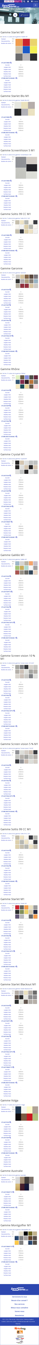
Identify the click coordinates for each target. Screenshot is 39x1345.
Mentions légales (28, 1319)
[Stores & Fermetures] (20, 1335)
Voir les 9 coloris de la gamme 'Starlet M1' (14, 903)
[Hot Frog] (20, 1328)
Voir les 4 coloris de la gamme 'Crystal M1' (14, 459)
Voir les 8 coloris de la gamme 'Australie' (14, 1175)
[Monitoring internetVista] (19, 1342)
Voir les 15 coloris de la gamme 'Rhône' (13, 373)
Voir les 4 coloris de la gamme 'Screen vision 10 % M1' (18, 663)
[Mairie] (20, 1338)
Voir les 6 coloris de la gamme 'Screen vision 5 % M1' (17, 748)
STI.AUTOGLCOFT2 (7, 622)
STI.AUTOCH (5, 289)
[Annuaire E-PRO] (20, 1332)
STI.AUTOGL (5, 320)
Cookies (3, 1321)
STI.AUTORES (5, 63)
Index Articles (19, 1319)
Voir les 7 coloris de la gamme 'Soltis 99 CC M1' (16, 218)
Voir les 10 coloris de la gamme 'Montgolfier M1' (16, 1229)
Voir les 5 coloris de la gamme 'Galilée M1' (14, 559)
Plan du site (12, 1319)
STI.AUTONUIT (6, 522)
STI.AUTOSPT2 (6, 592)
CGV (3, 1319)
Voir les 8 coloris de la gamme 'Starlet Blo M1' (15, 100)
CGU (7, 1319)
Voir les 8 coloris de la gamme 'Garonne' (14, 273)
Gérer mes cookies (12, 1321)
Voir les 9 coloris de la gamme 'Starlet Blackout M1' (17, 989)
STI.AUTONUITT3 (7, 1067)
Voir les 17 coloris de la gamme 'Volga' (13, 1105)
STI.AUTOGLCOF (6, 336)
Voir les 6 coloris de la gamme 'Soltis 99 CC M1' (16, 833)
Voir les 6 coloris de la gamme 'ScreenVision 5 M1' (17, 155)
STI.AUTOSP (5, 305)
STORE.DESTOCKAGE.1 (8, 78)
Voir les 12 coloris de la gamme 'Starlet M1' (15, 37)
